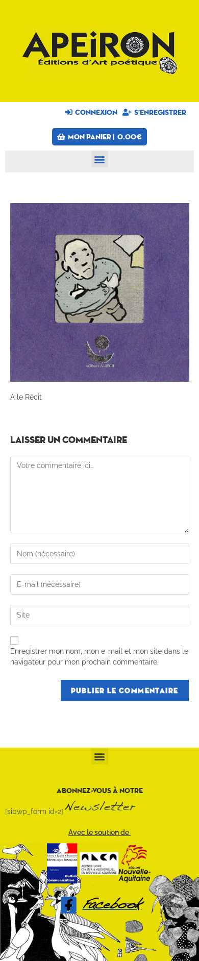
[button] (99, 159)
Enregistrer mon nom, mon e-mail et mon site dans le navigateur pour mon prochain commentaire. (99, 656)
